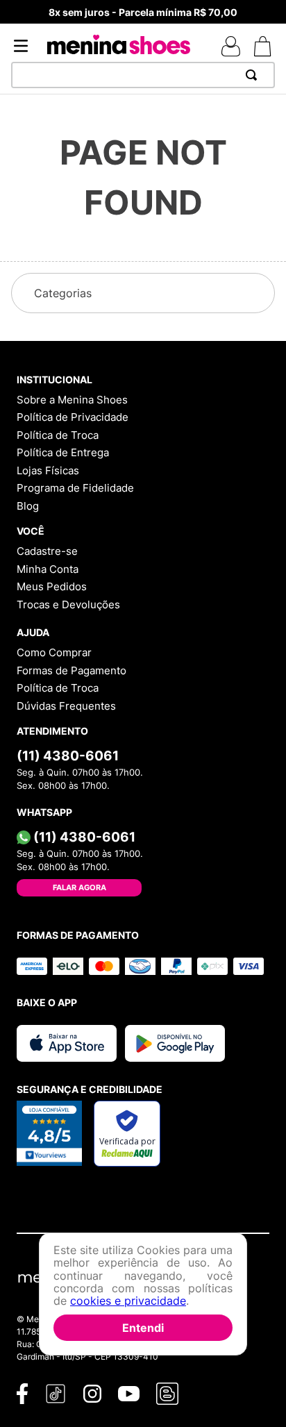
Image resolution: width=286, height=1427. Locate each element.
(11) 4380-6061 (68, 755)
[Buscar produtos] (254, 75)
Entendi (143, 1328)
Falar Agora (79, 887)
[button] (143, 293)
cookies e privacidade (128, 1301)
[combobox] (143, 75)
